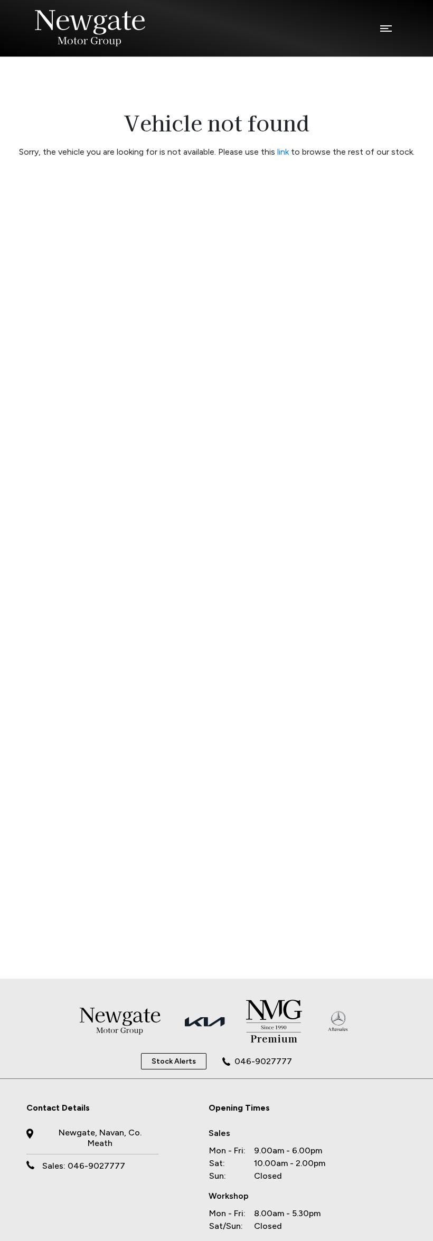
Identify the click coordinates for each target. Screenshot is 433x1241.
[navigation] (386, 31)
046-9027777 (263, 1061)
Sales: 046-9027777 (83, 1166)
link (283, 152)
